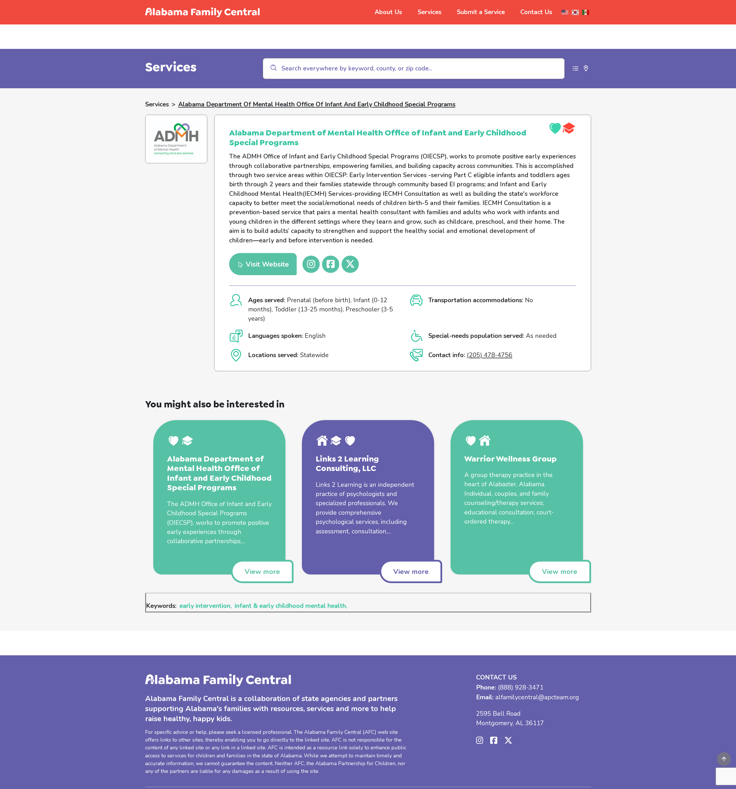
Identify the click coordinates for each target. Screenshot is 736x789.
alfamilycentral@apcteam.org (537, 697)
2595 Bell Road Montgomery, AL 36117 (510, 718)
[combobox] (414, 68)
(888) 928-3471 (520, 687)
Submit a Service (481, 12)
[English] (565, 12)
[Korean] (575, 12)
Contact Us (536, 12)
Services (429, 12)
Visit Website (266, 264)
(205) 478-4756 (489, 355)
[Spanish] (586, 12)
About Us (388, 12)
